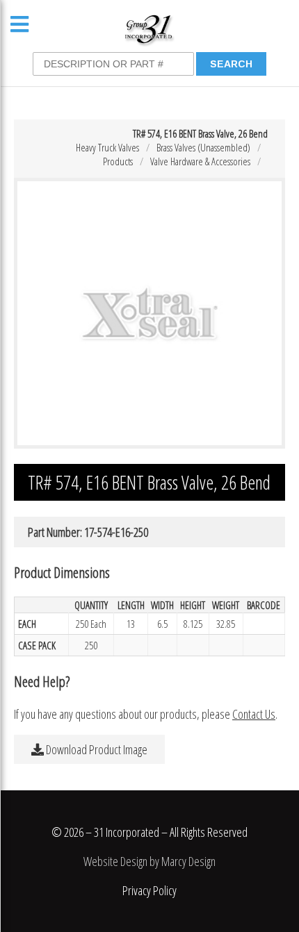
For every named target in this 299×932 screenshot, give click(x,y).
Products (118, 161)
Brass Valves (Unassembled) (203, 147)
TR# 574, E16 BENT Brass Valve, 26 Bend (200, 133)
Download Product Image (95, 749)
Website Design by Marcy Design (149, 861)
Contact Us (253, 714)
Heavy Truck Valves (107, 147)
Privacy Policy (149, 890)
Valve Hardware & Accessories (200, 161)
